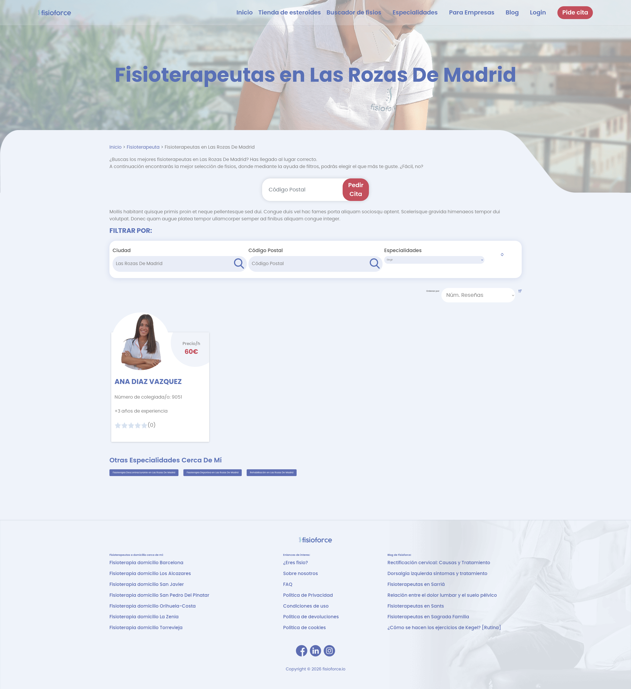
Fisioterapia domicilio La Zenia (144, 617)
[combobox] (478, 295)
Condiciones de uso (306, 606)
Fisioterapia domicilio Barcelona (146, 562)
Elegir (390, 260)
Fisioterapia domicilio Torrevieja (146, 627)
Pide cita (575, 13)
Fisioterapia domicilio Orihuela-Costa (152, 606)
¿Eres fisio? (295, 562)
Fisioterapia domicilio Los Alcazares (150, 573)
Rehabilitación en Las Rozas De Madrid (271, 472)
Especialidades (403, 250)
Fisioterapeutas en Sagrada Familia (428, 617)
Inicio (115, 147)
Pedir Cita (355, 189)
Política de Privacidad (308, 595)
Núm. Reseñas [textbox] (464, 295)
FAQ (287, 584)
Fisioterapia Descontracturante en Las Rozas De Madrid (144, 472)
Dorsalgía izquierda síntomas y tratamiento (437, 573)
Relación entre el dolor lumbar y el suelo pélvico (442, 595)
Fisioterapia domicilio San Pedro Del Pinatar (159, 595)
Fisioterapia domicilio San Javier (146, 584)
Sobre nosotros (300, 573)
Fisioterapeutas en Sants (415, 606)
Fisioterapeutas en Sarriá (416, 584)
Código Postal (265, 250)
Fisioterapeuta (143, 147)
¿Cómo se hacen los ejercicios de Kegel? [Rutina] (444, 627)
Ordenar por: (433, 291)
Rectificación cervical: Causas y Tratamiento (438, 562)
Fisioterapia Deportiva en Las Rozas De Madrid (212, 472)
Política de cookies (304, 627)
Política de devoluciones (311, 617)
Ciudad (122, 250)
